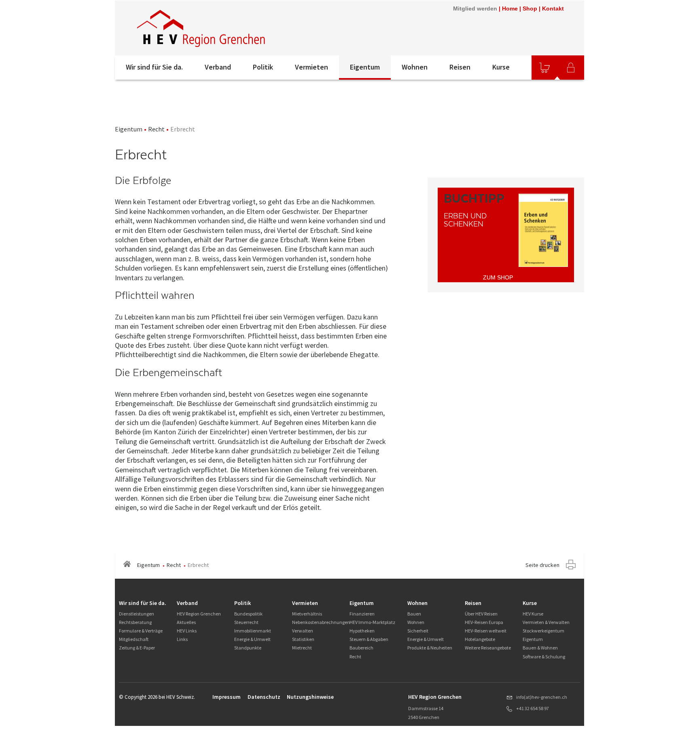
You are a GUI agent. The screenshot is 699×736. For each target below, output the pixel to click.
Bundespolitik (248, 614)
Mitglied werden (475, 8)
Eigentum (365, 67)
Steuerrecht (246, 622)
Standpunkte (247, 648)
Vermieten (311, 67)
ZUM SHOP (498, 277)
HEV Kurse (533, 614)
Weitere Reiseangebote (488, 648)
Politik (263, 67)
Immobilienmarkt (252, 631)
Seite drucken (542, 565)
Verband (218, 67)
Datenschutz (264, 696)
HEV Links (187, 631)
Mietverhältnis (307, 614)
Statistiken (303, 639)
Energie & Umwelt (252, 639)
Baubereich (361, 648)
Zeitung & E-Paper (137, 648)
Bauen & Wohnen (540, 648)
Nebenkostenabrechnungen (321, 622)
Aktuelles (186, 622)
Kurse (501, 67)
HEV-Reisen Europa (484, 622)
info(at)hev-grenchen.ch (541, 697)
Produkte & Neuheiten (429, 648)
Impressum (226, 696)
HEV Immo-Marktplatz (372, 622)
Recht (156, 129)
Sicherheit (417, 631)
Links (182, 639)
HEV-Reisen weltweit (485, 631)
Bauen (414, 614)
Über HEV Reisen (481, 614)
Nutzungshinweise (310, 696)
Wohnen (415, 67)
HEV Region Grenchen (199, 614)
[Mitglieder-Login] (570, 67)
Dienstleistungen (136, 614)
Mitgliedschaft (133, 639)
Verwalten (302, 631)
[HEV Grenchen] (202, 28)
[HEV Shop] (544, 67)
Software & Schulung (544, 657)
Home (510, 8)
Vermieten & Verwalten (546, 622)
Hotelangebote (480, 639)
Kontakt (553, 8)
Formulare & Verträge (141, 631)
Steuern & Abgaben (369, 639)
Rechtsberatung (135, 622)
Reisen (459, 67)
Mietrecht (302, 648)
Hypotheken (362, 631)
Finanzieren (362, 614)
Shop (530, 8)
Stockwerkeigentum (543, 631)
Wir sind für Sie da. (154, 67)
